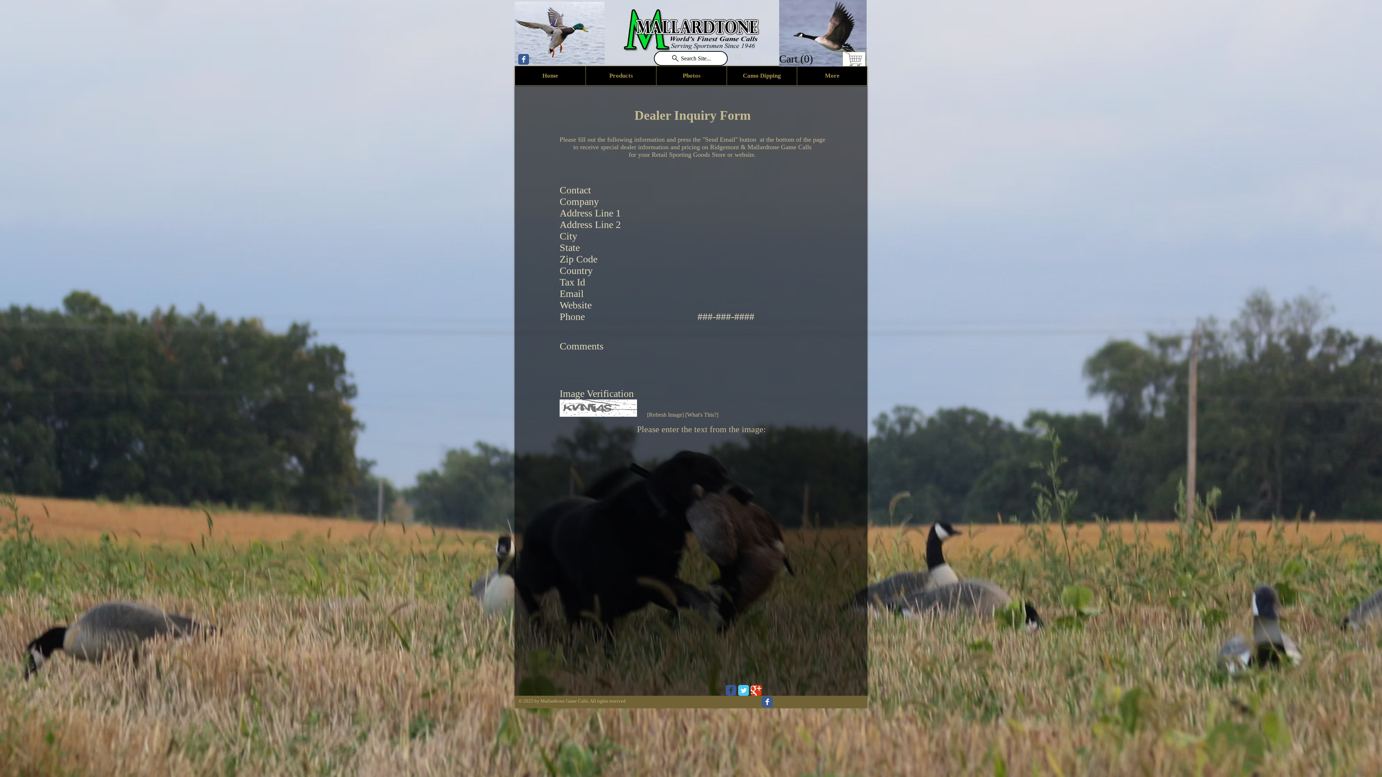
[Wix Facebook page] (523, 59)
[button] (797, 58)
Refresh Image (665, 415)
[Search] (738, 57)
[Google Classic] (756, 690)
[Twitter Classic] (743, 690)
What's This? (702, 415)
